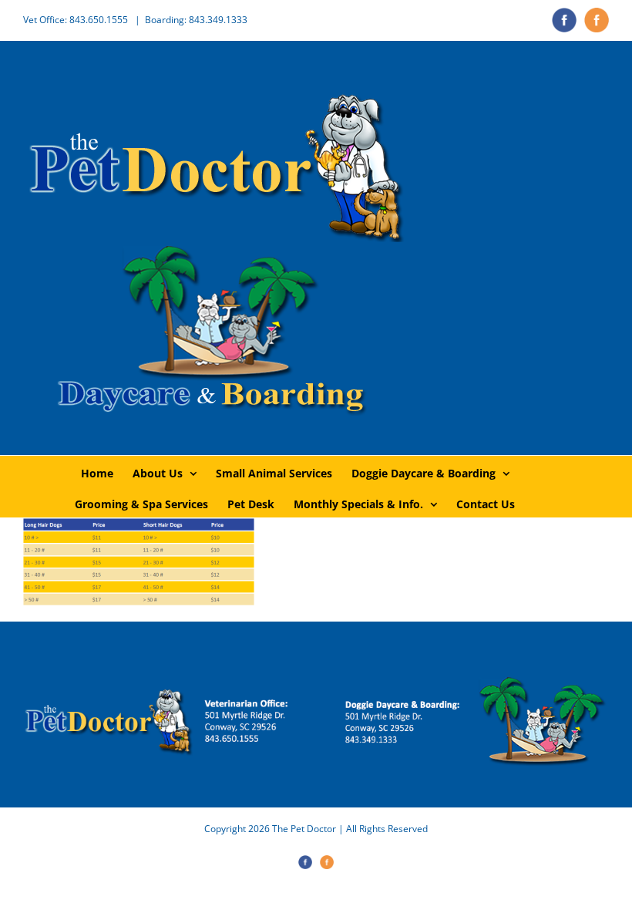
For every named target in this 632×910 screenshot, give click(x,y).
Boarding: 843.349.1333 (196, 19)
